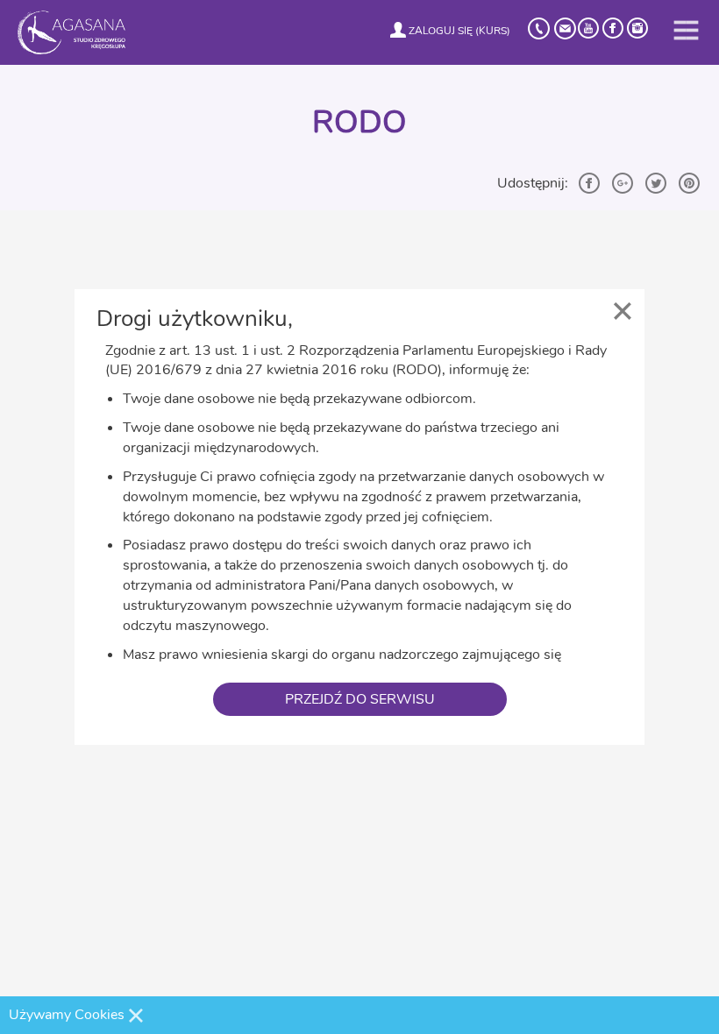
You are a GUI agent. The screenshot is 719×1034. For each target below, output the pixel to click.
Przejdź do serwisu (360, 699)
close (622, 311)
